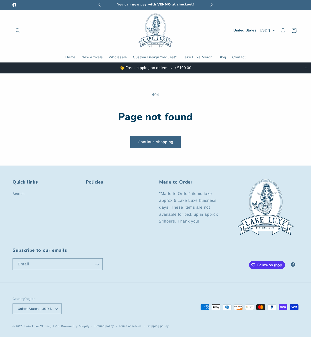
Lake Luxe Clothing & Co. (42, 326)
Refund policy (104, 326)
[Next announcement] (211, 5)
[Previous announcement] (99, 5)
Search (19, 194)
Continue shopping (155, 142)
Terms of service (130, 326)
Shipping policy (158, 326)
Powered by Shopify (75, 326)
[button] (18, 30)
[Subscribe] (97, 264)
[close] (306, 67)
